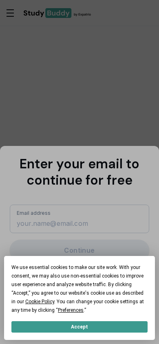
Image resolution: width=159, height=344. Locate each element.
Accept (79, 327)
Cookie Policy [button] (39, 301)
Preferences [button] (71, 310)
